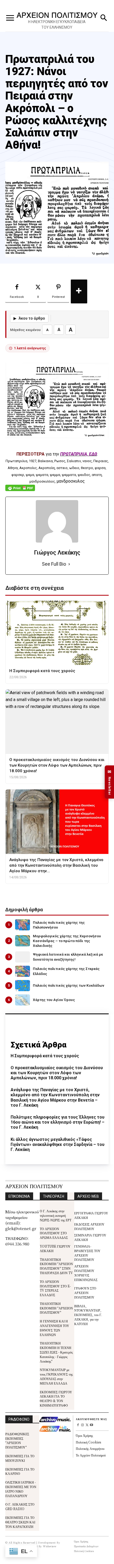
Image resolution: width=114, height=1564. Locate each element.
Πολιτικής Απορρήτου (90, 1448)
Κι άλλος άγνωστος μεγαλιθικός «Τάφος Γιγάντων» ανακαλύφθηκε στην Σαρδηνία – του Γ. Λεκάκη (57, 1144)
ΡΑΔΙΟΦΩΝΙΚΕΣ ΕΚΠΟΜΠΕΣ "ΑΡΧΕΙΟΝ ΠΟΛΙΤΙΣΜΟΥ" (17, 1440)
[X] (87, 1425)
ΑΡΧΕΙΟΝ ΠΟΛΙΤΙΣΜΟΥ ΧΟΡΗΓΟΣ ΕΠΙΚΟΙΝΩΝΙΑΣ (86, 1273)
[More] (79, 291)
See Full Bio (54, 564)
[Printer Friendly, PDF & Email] (20, 491)
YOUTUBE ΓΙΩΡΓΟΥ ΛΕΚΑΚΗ (55, 1248)
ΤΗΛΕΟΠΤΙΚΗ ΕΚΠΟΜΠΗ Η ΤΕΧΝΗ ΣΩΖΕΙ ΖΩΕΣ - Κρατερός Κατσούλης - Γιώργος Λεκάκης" (56, 1352)
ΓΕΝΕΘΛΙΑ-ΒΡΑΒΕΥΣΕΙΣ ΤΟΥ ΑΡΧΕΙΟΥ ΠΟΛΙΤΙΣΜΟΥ (87, 1253)
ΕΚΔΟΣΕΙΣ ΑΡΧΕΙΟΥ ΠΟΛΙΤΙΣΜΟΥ (89, 1226)
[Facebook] (78, 1425)
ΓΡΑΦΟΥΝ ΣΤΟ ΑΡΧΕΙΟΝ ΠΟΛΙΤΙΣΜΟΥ (85, 1292)
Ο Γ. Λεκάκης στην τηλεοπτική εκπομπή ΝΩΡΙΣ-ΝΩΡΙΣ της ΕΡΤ (55, 1215)
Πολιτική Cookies (88, 1442)
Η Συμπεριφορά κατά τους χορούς (45, 1055)
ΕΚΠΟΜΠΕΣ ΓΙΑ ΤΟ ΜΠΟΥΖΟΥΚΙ (19, 1458)
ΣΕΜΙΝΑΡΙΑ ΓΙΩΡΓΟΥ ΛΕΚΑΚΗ (90, 1237)
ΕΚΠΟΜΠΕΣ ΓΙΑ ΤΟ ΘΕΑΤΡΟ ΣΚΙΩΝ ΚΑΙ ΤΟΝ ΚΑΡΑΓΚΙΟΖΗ (20, 1522)
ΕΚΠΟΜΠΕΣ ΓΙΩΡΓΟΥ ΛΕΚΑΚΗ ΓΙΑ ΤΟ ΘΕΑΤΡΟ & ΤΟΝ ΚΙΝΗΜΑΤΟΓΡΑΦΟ (56, 1398)
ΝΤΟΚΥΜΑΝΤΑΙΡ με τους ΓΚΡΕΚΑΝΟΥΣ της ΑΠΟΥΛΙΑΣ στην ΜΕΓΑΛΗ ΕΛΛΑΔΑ (56, 1376)
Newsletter (109, 782)
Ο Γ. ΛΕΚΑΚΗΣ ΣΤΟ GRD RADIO (19, 1506)
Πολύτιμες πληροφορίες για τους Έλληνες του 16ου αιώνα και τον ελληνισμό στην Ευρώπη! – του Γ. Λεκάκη (57, 1122)
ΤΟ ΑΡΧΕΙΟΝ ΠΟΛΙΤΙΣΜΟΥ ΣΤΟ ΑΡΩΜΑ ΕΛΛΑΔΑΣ (54, 1233)
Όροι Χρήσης (84, 1435)
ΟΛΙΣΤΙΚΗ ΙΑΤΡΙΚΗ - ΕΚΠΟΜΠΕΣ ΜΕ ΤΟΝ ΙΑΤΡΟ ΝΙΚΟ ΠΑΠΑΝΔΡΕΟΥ (20, 1489)
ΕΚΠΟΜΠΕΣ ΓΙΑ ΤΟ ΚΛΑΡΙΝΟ (19, 1471)
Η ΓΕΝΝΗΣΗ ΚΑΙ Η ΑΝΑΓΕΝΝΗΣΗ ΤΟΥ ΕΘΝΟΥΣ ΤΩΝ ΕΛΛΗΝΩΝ (54, 1328)
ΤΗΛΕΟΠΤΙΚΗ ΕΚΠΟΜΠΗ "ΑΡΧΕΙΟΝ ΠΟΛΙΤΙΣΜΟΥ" (56, 1308)
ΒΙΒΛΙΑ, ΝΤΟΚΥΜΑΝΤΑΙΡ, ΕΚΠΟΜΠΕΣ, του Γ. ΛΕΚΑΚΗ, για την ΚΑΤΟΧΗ (88, 1315)
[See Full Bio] (69, 564)
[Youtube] (91, 1425)
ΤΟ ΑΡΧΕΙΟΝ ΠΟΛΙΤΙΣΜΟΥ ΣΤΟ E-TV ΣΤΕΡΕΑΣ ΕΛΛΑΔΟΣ (55, 1288)
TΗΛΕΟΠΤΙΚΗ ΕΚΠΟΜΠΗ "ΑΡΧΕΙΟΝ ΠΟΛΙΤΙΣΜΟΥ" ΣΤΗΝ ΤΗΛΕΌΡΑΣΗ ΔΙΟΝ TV (56, 1266)
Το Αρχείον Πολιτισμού (91, 1455)
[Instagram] (82, 1425)
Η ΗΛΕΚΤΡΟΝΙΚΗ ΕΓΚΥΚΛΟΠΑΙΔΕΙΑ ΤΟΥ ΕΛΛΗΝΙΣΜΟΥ (57, 24)
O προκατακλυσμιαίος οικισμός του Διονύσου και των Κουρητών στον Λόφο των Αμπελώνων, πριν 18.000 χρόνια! (57, 1072)
